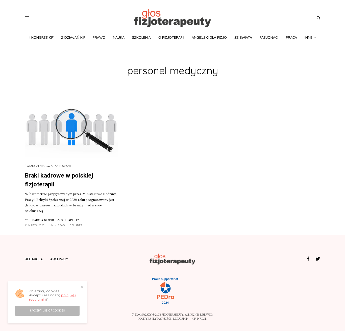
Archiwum (59, 259)
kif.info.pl (199, 319)
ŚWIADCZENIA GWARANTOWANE (48, 166)
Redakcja (34, 259)
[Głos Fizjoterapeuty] (172, 18)
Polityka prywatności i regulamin (163, 319)
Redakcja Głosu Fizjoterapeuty (54, 220)
